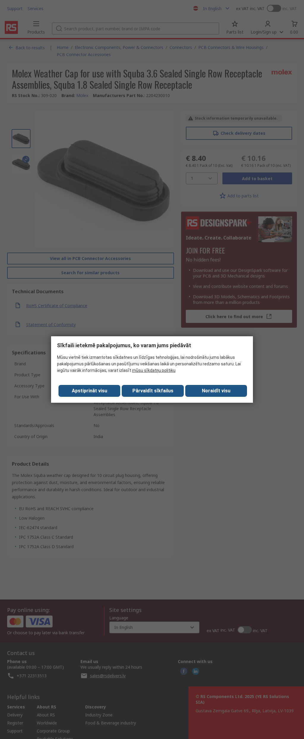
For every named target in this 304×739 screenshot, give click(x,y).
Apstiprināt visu (89, 391)
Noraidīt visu (216, 391)
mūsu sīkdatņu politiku (153, 370)
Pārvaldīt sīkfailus (152, 391)
